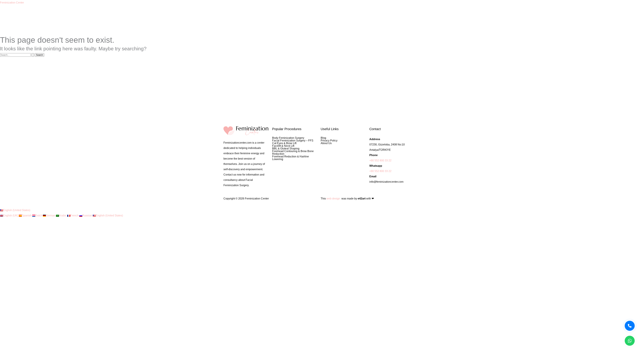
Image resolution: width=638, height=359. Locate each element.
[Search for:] (17, 54)
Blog (323, 138)
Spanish (27, 215)
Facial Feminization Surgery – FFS (292, 140)
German (51, 215)
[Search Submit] (32, 55)
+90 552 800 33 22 (380, 160)
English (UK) (11, 215)
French (74, 215)
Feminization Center (12, 2)
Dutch (39, 215)
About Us (326, 143)
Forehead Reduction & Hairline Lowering (290, 158)
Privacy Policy (329, 140)
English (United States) (16, 210)
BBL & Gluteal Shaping (285, 148)
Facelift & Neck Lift (283, 146)
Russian (87, 215)
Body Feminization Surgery (288, 138)
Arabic (63, 215)
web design (333, 198)
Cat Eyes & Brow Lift (284, 143)
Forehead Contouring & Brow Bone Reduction (293, 152)
